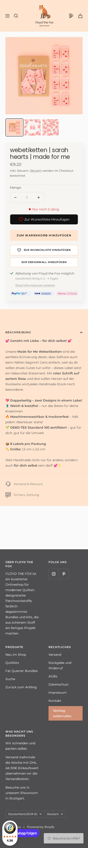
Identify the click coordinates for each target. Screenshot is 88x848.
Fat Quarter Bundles (21, 671)
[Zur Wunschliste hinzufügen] (44, 250)
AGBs (53, 676)
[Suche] (16, 16)
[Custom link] (71, 16)
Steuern (36, 170)
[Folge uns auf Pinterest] (64, 574)
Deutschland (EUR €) (22, 814)
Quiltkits (12, 663)
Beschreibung (18, 332)
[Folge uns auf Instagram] (54, 574)
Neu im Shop (15, 655)
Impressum (58, 693)
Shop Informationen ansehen (35, 285)
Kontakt (55, 701)
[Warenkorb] (80, 16)
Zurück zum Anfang (21, 687)
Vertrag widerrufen (62, 713)
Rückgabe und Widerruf (60, 665)
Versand (55, 655)
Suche (10, 679)
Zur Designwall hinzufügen (44, 262)
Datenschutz (59, 684)
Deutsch (53, 814)
